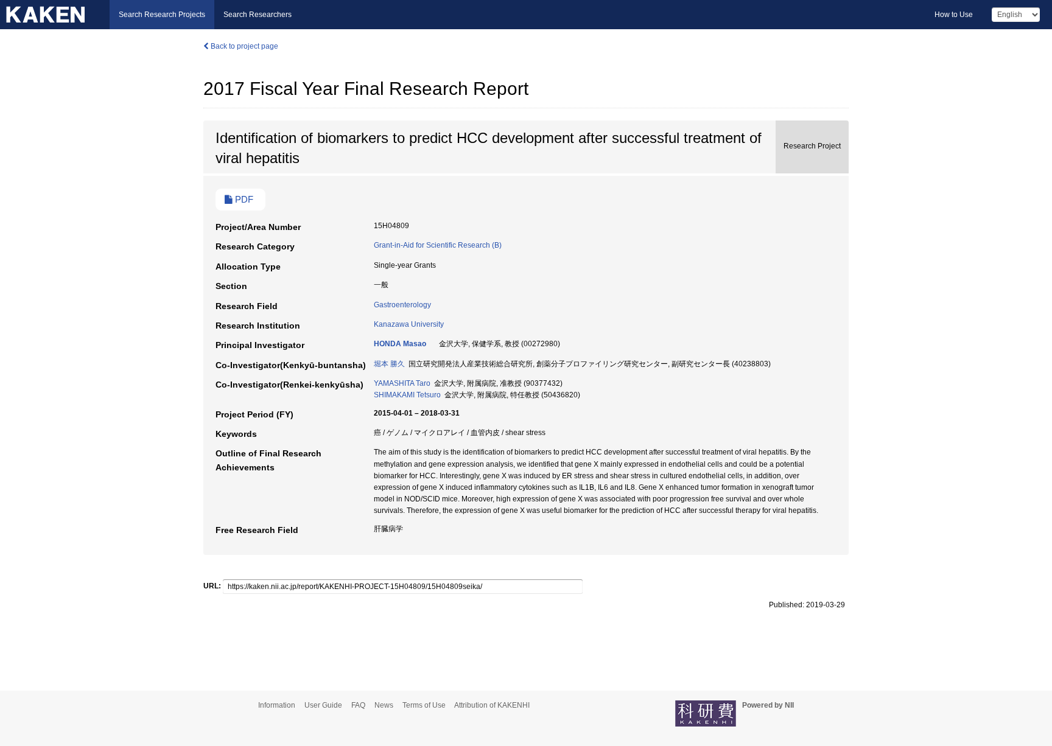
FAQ (358, 705)
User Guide (323, 705)
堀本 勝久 (389, 364)
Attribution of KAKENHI (492, 705)
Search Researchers (257, 14)
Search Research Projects (162, 14)
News (383, 705)
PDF (243, 199)
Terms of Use (424, 705)
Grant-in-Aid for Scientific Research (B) (438, 245)
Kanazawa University (409, 324)
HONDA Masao (400, 344)
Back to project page (243, 46)
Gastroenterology (402, 305)
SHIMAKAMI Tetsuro (407, 395)
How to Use (954, 14)
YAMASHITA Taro (402, 383)
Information (276, 705)
